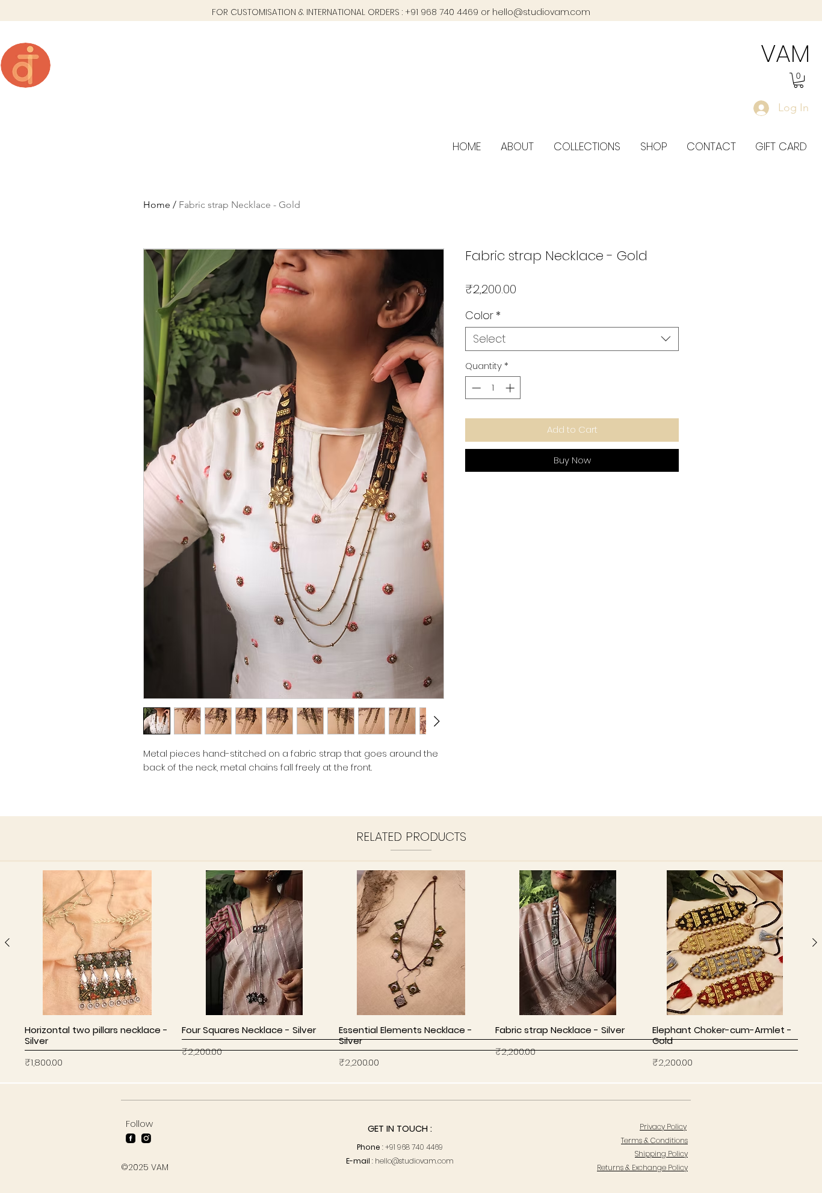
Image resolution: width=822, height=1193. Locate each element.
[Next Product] (815, 942)
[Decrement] (475, 388)
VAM (785, 53)
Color (483, 315)
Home (156, 204)
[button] (799, 80)
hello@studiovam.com (541, 12)
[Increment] (511, 388)
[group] (411, 971)
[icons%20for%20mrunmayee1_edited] (130, 1138)
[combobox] (572, 339)
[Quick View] (97, 942)
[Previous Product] (7, 942)
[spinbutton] (493, 388)
